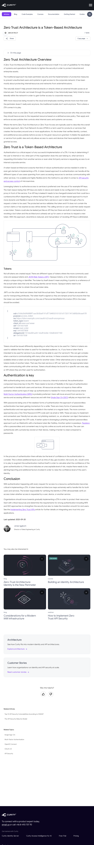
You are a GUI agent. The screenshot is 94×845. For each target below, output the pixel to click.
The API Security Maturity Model (16, 719)
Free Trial (62, 836)
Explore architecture (16, 649)
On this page (15, 53)
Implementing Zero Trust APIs (22, 509)
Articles (6, 14)
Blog (15, 14)
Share (12, 38)
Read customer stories (16, 672)
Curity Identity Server (10, 836)
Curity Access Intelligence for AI (39, 836)
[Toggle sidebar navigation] (89, 14)
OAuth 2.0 (8, 749)
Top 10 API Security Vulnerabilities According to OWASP (24, 714)
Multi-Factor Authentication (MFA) (18, 394)
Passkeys (86, 423)
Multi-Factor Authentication (14, 739)
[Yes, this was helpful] (43, 694)
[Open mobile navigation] (90, 5)
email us (5, 824)
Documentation (53, 14)
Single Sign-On (10, 735)
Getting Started (69, 14)
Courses (40, 14)
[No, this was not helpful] (50, 694)
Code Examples (27, 14)
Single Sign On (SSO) (59, 397)
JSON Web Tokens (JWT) (38, 277)
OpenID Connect (11, 744)
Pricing (76, 836)
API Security (9, 754)
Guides (82, 14)
